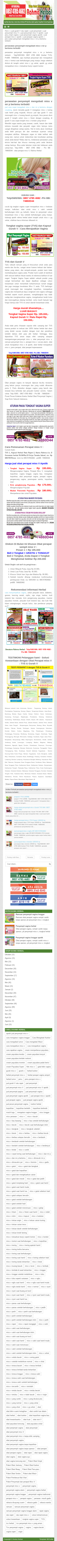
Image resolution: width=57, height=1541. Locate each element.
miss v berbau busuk (40, 1133)
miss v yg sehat (29, 1407)
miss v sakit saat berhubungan (18, 1328)
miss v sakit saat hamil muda (38, 1341)
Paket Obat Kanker (31, 1465)
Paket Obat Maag (13, 1469)
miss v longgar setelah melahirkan (19, 1274)
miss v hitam (11, 1212)
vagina (28, 1527)
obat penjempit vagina (14, 1428)
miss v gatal (11, 1166)
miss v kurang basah (14, 1266)
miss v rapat (11, 1324)
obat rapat (28, 1453)
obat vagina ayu (24, 1457)
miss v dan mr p (44, 1154)
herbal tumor (11, 1079)
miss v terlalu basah (14, 1390)
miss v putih (43, 1320)
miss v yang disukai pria (32, 1399)
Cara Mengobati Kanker (41, 1038)
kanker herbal (36, 1104)
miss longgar (44, 1112)
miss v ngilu (35, 1278)
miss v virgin (42, 1395)
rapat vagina (44, 1511)
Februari (8, 965)
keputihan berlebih (23, 1108)
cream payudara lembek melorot (18, 1058)
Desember (9, 969)
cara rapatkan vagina (14, 1050)
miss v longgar (40, 1270)
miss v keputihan (40, 1241)
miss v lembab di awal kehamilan (19, 1270)
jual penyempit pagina (14, 1092)
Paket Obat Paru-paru (30, 1469)
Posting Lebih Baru (13, 857)
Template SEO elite (46, 1539)
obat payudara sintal (34, 1424)
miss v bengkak (12, 1129)
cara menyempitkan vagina (15, 593)
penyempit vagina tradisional (39, 1494)
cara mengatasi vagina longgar (18, 1038)
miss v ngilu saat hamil (15, 1283)
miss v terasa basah (14, 1366)
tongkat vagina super (31, 1519)
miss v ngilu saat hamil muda (38, 1283)
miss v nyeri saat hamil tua (16, 1299)
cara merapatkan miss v (15, 1046)
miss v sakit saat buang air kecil (18, 1336)
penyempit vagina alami (15, 1490)
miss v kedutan (37, 1216)
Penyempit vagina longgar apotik (29, 938)
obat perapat (42, 1449)
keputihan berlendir (40, 1108)
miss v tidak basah (27, 1395)
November (9, 972)
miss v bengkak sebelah (30, 1129)
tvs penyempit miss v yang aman (29, 1523)
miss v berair (11, 1133)
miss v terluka (11, 1395)
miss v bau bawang (13, 1121)
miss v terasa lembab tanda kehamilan (21, 1370)
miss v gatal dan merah (15, 1179)
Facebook (18, 784)
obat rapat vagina (41, 1453)
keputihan (10, 1108)
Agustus (8, 958)
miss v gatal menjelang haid (17, 1183)
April (6, 1017)
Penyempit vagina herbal (26, 926)
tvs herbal (10, 1523)
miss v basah (32, 1117)
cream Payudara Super (15, 1067)
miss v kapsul (23, 1216)
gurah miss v (11, 1071)
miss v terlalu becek (32, 1390)
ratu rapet (10, 1515)
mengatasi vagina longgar (27, 1112)
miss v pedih (40, 1307)
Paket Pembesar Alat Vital (16, 1478)
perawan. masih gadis (42, 1498)
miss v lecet (29, 1266)
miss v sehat (44, 1353)
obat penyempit (32, 1428)
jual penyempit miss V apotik (32, 33)
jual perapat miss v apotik (41, 1096)
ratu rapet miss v (22, 1515)
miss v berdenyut (43, 1146)
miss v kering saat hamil (15, 1258)
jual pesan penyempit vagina (17, 1104)
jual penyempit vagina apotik (31, 35)
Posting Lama (45, 857)
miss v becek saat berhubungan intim (33, 1125)
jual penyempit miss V (14, 1088)
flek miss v (31, 1067)
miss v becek (11, 1125)
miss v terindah (27, 1386)
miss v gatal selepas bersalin (17, 1195)
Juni (6, 1010)
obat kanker (21, 1415)
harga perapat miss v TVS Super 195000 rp (29, 820)
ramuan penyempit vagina (24, 1507)
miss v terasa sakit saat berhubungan (20, 1378)
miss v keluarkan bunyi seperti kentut (20, 1237)
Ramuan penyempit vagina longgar (30, 914)
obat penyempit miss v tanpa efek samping (22, 1436)
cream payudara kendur (15, 1054)
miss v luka (39, 1274)
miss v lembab (42, 1266)
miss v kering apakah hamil (29, 1245)
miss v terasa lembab (33, 1366)
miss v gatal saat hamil (39, 1183)
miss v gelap (38, 1208)
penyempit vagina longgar (16, 1494)
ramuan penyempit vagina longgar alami (21, 1511)
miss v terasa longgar (14, 1374)
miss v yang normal (13, 1403)
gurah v (22, 1071)
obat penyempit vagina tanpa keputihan (21, 1444)
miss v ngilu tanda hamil (15, 1287)
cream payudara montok (15, 1063)
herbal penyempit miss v (15, 1075)
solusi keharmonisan (40, 1515)
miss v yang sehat (31, 1403)
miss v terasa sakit (32, 1374)
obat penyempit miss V (15, 1432)
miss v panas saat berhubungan (18, 1303)
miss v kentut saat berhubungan (18, 1241)
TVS (43, 1519)
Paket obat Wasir (29, 1474)
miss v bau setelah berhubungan (36, 1121)
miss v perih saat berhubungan (30, 1312)
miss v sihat (39, 1361)
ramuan (9, 1507)
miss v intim (11, 1216)
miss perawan (11, 1117)
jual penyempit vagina (34, 1092)
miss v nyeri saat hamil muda (38, 1295)
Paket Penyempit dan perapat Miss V (20, 1482)
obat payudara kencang (15, 1424)
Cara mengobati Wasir (34, 1042)
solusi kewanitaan (13, 1519)
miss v (22, 1117)
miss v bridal (11, 1150)
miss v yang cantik (13, 1399)
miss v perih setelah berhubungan (19, 1316)
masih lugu (10, 1112)
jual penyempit (35, 31)
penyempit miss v (13, 1486)
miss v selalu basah (14, 1357)
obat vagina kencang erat (16, 1461)
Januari (7, 990)
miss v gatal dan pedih (35, 1179)
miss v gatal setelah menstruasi (18, 1208)
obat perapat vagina (13, 1453)
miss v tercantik (12, 1386)
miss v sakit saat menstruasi (17, 1345)
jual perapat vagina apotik (33, 37)
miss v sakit (43, 1324)
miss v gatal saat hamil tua (16, 1191)
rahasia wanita (45, 1503)
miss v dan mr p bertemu (15, 1158)
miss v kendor (43, 1237)
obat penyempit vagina (15, 1440)
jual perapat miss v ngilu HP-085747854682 (30, 831)
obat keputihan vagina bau (39, 1415)
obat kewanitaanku (13, 1419)
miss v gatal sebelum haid (40, 1191)
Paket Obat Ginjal (35, 1461)
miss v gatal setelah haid (15, 1204)
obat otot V (37, 1419)
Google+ (27, 784)
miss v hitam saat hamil (28, 1212)
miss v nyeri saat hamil (15, 1295)
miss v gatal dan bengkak (28, 1166)
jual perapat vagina (13, 1100)
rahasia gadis (32, 1503)
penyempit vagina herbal (36, 1490)
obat (39, 1407)
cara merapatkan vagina (36, 1046)
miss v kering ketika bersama (17, 1249)
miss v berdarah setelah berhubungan (20, 1141)
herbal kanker (32, 1071)
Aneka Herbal (18, 1539)
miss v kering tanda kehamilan (18, 1262)
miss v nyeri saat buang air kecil (18, 1291)
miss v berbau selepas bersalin (18, 1137)
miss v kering (11, 1245)
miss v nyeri (46, 1287)
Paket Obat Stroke (13, 1474)
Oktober (8, 955)
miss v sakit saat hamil (15, 1341)
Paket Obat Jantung (14, 1465)
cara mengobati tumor (14, 1042)
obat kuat (26, 1419)
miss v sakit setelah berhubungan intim (21, 1353)
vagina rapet (11, 1532)
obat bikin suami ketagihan (16, 1411)
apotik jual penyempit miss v (17, 1033)
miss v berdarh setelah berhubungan (20, 1146)
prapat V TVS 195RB (21, 797)
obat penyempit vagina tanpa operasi (20, 1449)
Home (7, 31)
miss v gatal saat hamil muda (17, 1187)
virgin (20, 1532)
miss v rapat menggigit (27, 1324)
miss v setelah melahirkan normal (19, 1361)
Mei (6, 962)
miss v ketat (37, 1262)
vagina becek (39, 1527)
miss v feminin (30, 1162)
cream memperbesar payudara (36, 1050)
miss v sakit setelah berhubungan (19, 1349)
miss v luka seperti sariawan (17, 1278)
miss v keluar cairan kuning (34, 1220)
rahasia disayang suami (15, 1503)
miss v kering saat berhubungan (18, 1254)
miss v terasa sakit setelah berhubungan (21, 1382)
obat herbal (10, 1415)
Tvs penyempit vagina (14, 1527)
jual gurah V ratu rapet (19, 31)
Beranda (30, 857)
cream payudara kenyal (36, 1054)
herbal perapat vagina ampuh (39, 1075)
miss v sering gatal (31, 1357)
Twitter (34, 784)
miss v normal (33, 1287)
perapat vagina (26, 1498)
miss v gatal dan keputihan (16, 1171)
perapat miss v (12, 1498)
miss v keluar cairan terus (16, 1224)
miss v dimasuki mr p (36, 1158)
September (9, 975)
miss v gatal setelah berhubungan (19, 1200)
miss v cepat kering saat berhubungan (21, 1154)
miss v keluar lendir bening (16, 1233)
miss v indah (45, 1212)
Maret (7, 986)
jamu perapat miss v (32, 1079)
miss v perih (11, 1312)
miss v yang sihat (13, 1407)
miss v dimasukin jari (14, 1162)
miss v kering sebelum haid (38, 1258)
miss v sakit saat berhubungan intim (20, 1332)
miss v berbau (24, 1133)
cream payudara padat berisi (38, 1063)
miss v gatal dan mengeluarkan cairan (20, 1175)
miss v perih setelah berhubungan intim (21, 1320)
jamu (20, 1079)
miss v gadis (44, 1162)
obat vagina (10, 1457)
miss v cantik (24, 1150)
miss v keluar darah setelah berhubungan (22, 1229)
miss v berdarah (39, 1137)
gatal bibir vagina (44, 1067)
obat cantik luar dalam (37, 1411)
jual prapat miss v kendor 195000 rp (27, 842)
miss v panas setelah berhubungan (19, 1307)
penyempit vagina (29, 1486)
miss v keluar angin (13, 1220)
